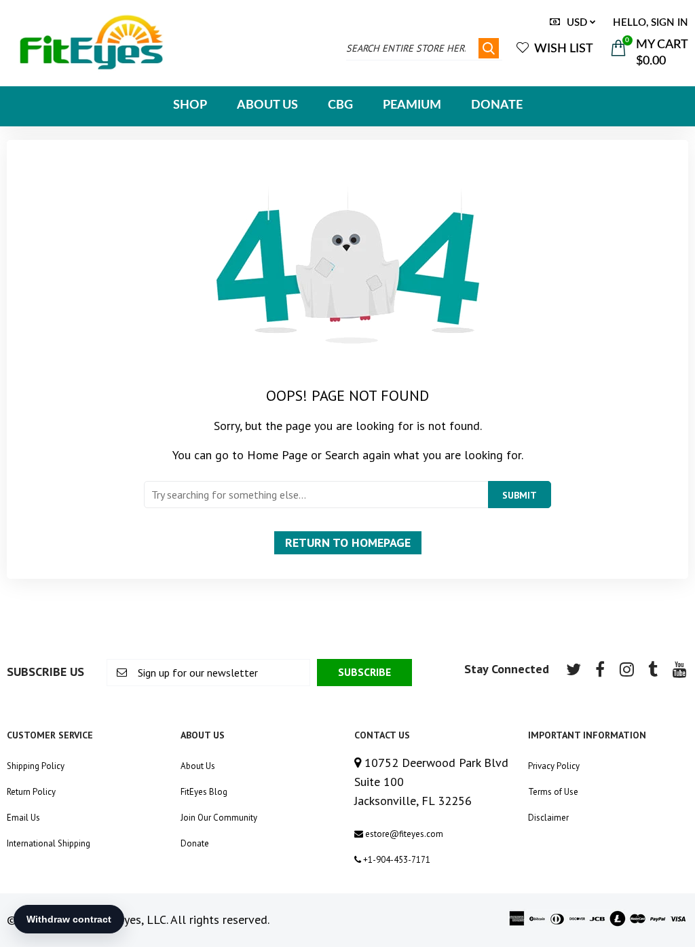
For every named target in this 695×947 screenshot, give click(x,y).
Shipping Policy (35, 766)
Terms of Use (553, 792)
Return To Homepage (348, 542)
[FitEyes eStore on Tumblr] (653, 669)
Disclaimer (548, 817)
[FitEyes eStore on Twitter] (573, 669)
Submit (519, 495)
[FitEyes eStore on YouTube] (679, 669)
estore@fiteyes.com (403, 834)
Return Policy (31, 792)
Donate (195, 843)
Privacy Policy (554, 766)
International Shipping (48, 843)
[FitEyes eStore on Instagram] (626, 669)
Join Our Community (219, 817)
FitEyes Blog (204, 792)
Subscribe (364, 672)
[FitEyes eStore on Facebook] (600, 669)
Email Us (23, 817)
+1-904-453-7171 (395, 859)
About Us (198, 766)
